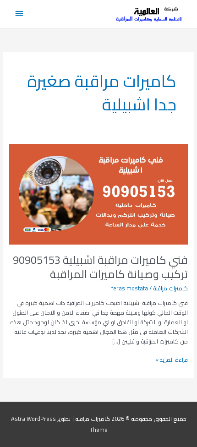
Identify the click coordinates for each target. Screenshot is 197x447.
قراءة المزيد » (171, 360)
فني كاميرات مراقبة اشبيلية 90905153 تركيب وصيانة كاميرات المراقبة (100, 267)
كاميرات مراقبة (170, 288)
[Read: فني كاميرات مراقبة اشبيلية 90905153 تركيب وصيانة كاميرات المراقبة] (98, 193)
